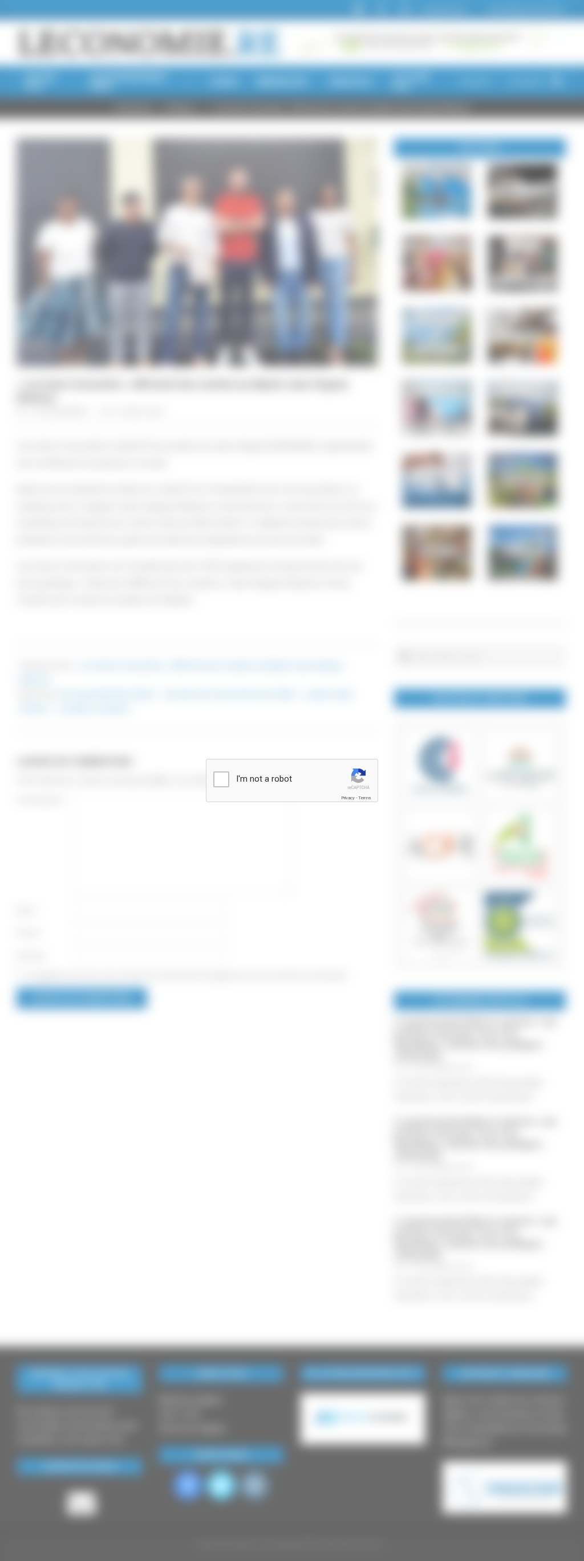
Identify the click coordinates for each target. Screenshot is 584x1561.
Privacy (348, 797)
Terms (364, 797)
